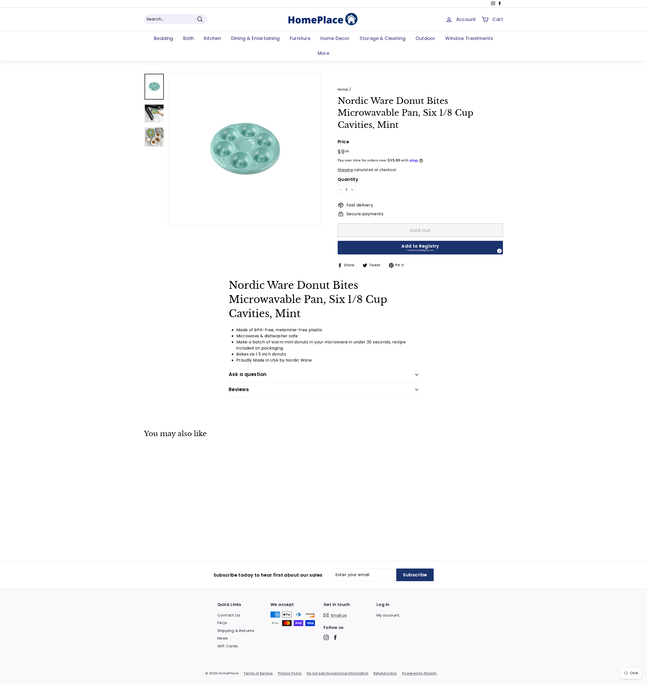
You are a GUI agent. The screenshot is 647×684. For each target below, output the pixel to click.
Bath (188, 38)
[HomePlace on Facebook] (335, 637)
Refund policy (385, 673)
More (324, 53)
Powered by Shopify (419, 673)
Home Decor (335, 38)
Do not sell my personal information (337, 673)
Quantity (348, 179)
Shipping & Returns (235, 630)
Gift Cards (227, 646)
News (222, 638)
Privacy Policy (290, 673)
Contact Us (228, 615)
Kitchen (212, 38)
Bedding (163, 38)
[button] (420, 247)
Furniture (300, 38)
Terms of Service (258, 673)
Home (343, 89)
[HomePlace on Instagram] (326, 637)
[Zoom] (244, 150)
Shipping (345, 170)
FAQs (222, 622)
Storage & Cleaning (382, 38)
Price (343, 142)
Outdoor (425, 38)
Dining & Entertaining (255, 38)
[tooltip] (499, 251)
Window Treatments (469, 38)
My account (388, 615)
